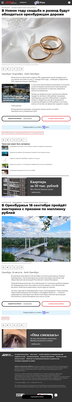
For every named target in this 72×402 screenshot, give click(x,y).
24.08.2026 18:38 (6, 202)
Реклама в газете (20, 358)
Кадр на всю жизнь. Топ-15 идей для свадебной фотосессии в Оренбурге (31, 164)
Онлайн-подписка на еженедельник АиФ (51, 354)
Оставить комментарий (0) (56, 118)
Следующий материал (37, 397)
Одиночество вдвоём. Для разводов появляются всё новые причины (30, 152)
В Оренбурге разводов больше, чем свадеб (22, 170)
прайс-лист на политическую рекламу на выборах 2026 (42, 358)
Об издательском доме (22, 354)
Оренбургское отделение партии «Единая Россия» (17, 263)
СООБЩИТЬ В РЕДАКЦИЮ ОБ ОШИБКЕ (25, 361)
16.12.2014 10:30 (6, 7)
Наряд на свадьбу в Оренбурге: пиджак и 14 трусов (25, 158)
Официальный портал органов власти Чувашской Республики (20, 64)
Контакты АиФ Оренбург (47, 356)
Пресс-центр (33, 354)
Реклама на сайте (61, 356)
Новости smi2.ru (8, 197)
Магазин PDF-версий (33, 356)
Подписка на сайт (20, 356)
